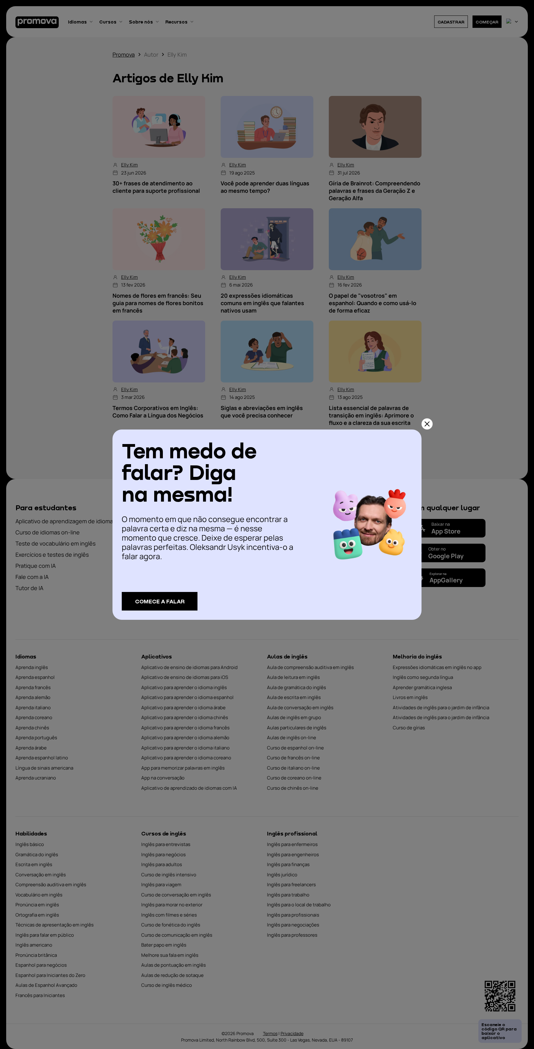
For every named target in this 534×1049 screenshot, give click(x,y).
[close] (427, 424)
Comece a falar (159, 601)
